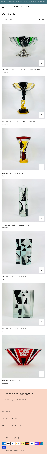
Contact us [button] (8, 412)
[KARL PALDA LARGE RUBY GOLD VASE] (23, 149)
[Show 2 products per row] (43, 19)
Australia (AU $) (12, 438)
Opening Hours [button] (9, 418)
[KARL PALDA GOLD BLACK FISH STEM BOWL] (23, 97)
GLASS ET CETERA (12, 450)
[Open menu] (5, 7)
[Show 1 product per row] (39, 19)
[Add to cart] (41, 63)
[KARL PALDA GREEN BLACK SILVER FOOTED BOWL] (23, 45)
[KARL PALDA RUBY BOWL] (23, 356)
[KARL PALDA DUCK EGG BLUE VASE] (23, 200)
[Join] (43, 399)
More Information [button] (11, 425)
